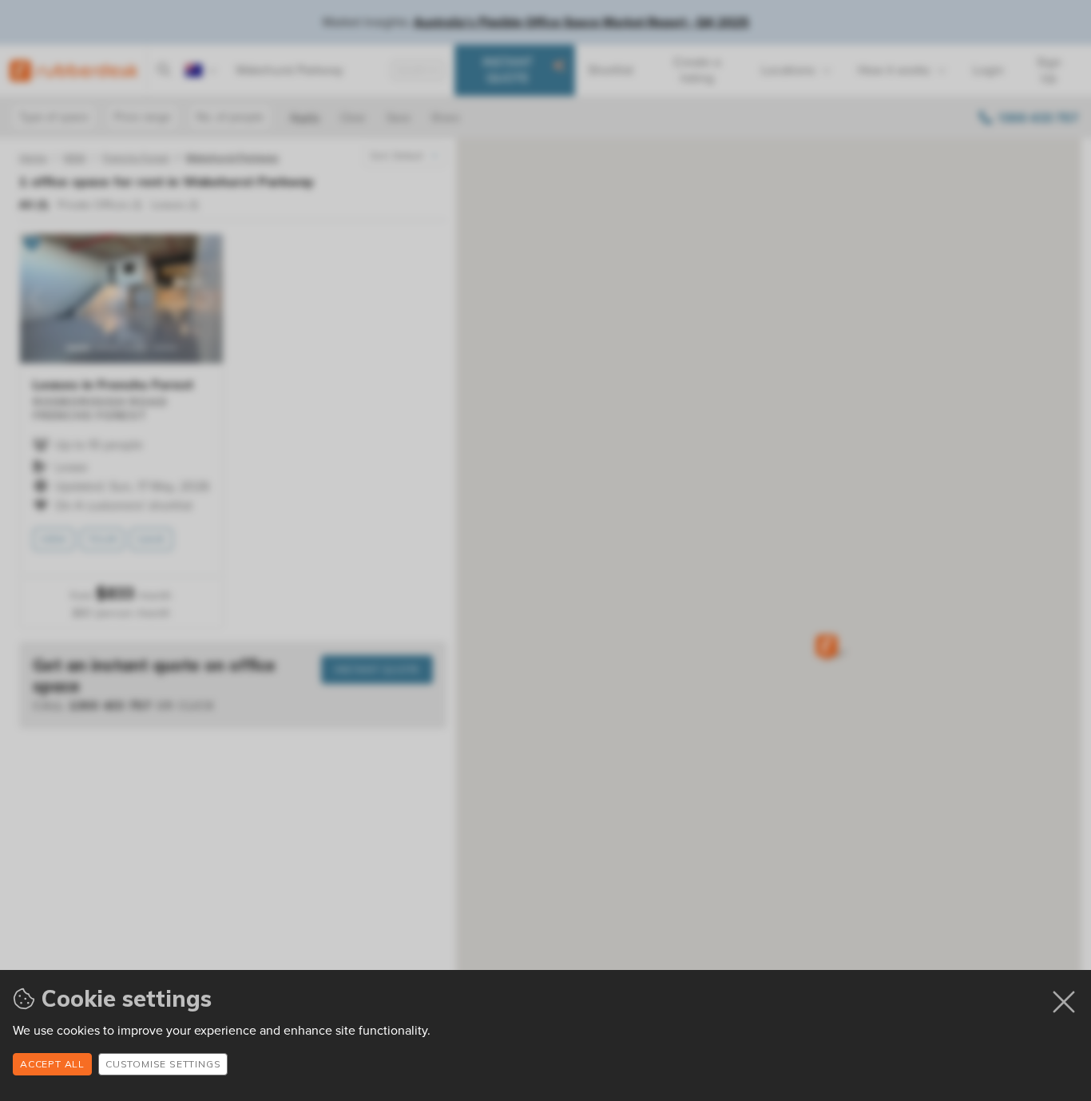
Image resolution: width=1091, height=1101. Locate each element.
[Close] (1064, 1002)
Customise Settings (162, 1064)
